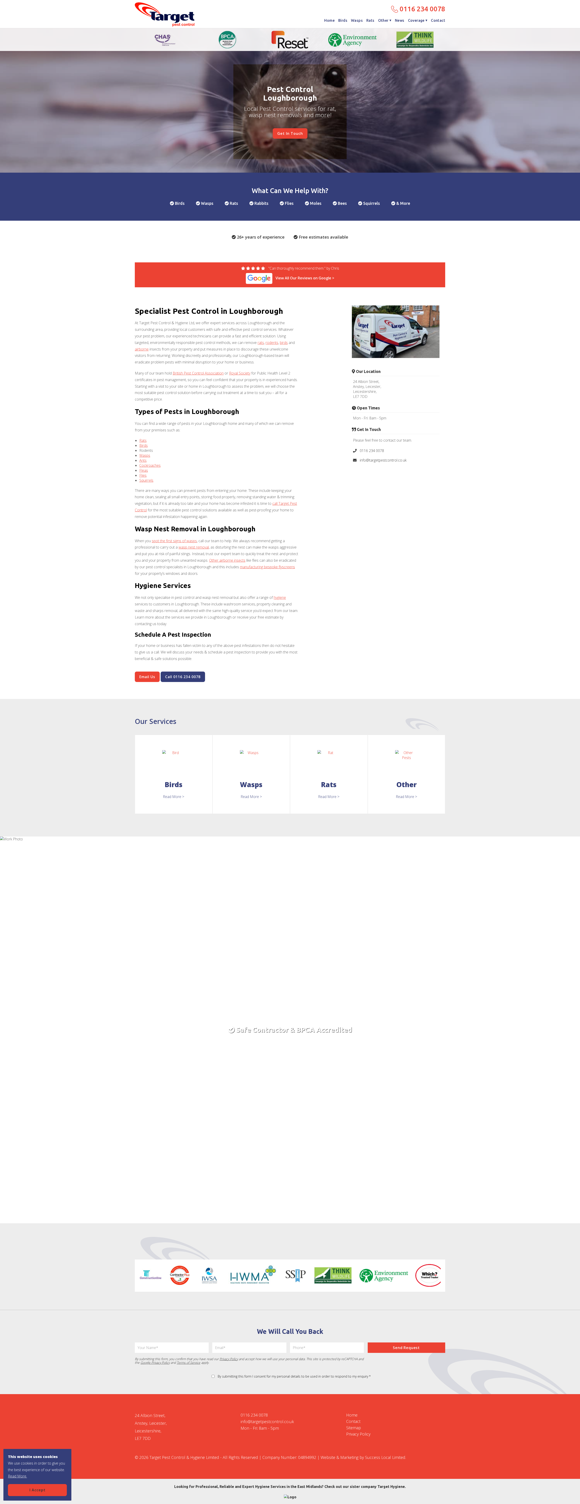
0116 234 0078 (421, 9)
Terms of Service (188, 1362)
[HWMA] (253, 1275)
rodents (272, 342)
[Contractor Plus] (180, 1275)
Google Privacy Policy (155, 1362)
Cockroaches (150, 465)
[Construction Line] (151, 1275)
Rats (370, 20)
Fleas (143, 470)
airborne (142, 349)
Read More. (17, 1476)
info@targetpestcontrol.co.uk (382, 460)
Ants (143, 460)
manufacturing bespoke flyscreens (267, 566)
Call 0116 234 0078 (183, 676)
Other (383, 20)
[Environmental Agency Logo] (352, 39)
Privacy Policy (229, 1359)
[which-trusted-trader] (429, 1275)
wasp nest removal (194, 547)
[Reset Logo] (290, 39)
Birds (342, 20)
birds (284, 342)
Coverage (416, 20)
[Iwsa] (209, 1275)
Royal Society (239, 373)
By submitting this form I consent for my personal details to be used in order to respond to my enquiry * (294, 1376)
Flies (143, 475)
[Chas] (165, 39)
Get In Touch (290, 133)
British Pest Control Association (198, 373)
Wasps (357, 20)
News (399, 20)
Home (329, 20)
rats (261, 342)
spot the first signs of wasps (174, 540)
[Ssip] (296, 1275)
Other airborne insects (227, 560)
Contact (438, 20)
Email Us (147, 676)
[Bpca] (227, 39)
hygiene (280, 597)
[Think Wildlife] (415, 39)
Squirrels (146, 480)
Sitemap (353, 1427)
